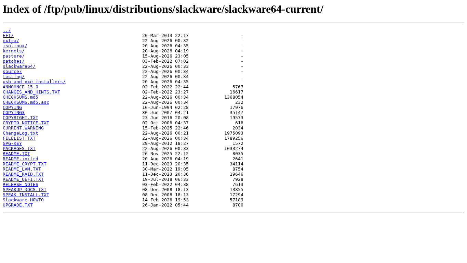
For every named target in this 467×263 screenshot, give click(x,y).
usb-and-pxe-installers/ (34, 81)
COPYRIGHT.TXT (20, 117)
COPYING (12, 107)
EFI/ (8, 35)
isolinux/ (15, 45)
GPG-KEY (12, 143)
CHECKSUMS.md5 (20, 97)
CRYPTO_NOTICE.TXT (26, 122)
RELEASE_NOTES (20, 184)
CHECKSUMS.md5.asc (26, 102)
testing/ (14, 76)
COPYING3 (14, 112)
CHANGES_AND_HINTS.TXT (31, 92)
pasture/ (14, 56)
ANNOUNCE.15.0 (20, 86)
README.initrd (20, 158)
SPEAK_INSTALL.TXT (26, 194)
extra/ (11, 40)
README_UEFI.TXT (23, 179)
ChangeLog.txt (20, 133)
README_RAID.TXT (23, 174)
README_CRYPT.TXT (24, 163)
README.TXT (16, 153)
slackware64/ (19, 66)
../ (7, 30)
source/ (12, 71)
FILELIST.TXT (19, 138)
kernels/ (14, 50)
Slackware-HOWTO (23, 199)
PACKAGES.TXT (19, 148)
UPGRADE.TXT (18, 205)
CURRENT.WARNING (23, 127)
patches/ (14, 61)
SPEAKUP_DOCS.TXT (24, 189)
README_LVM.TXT (22, 169)
